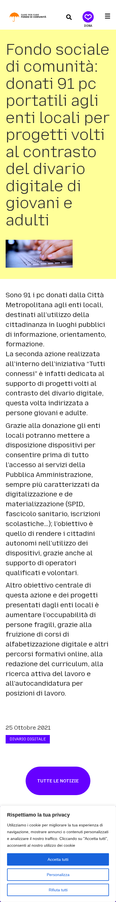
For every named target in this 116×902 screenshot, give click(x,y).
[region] (58, 854)
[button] (69, 17)
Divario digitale (28, 739)
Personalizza (58, 874)
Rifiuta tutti (58, 890)
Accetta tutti (58, 859)
